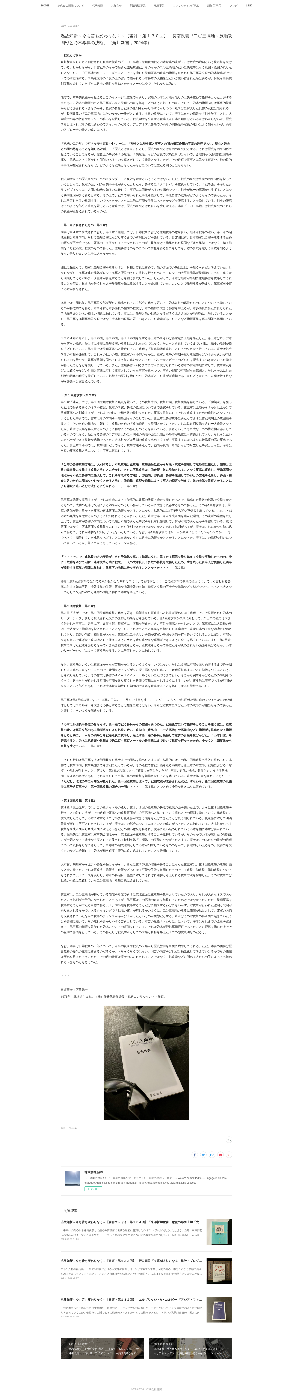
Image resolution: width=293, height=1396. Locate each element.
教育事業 (159, 5)
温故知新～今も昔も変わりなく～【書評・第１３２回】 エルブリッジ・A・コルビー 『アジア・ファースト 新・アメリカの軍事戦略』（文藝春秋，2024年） (169, 1299)
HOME (45, 5)
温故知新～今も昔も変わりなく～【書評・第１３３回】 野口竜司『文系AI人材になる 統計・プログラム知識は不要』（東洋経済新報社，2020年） (162, 1260)
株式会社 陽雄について (70, 5)
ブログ (233, 5)
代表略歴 (97, 5)
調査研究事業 (138, 5)
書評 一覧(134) (69, 1128)
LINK (249, 5)
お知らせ (116, 5)
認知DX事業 (214, 5)
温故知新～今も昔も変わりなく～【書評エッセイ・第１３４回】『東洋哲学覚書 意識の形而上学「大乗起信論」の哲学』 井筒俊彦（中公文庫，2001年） (166, 1222)
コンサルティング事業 (186, 5)
